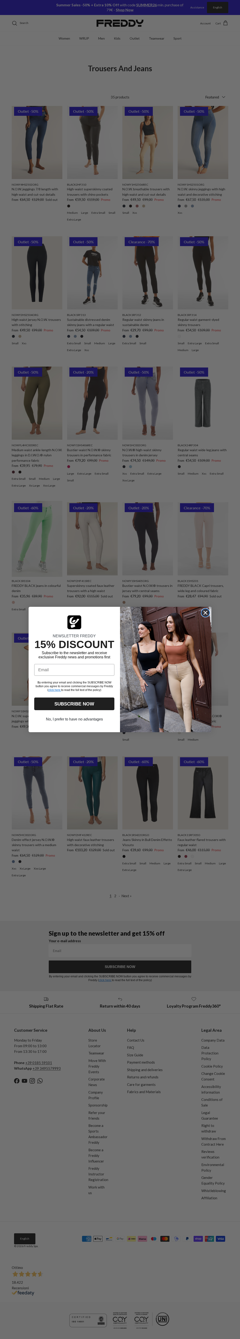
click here (54, 690)
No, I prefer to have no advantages (74, 719)
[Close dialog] (205, 613)
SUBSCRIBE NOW (74, 703)
